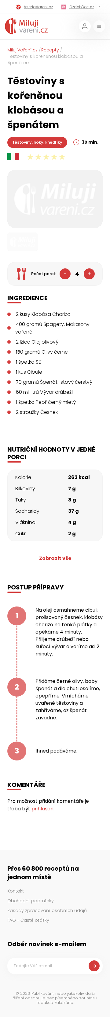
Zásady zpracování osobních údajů (47, 910)
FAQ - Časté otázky (28, 920)
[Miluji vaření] (26, 26)
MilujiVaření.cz (22, 50)
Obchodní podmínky (30, 901)
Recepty (50, 50)
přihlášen (42, 808)
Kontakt (15, 891)
